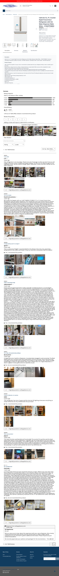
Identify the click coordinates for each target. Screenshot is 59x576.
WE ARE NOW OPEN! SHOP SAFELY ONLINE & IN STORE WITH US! (29, 1)
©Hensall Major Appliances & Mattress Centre (10, 569)
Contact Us (32, 556)
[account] (52, 5)
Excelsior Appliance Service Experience (21, 557)
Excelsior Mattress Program (21, 560)
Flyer (4, 554)
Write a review (51, 27)
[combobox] (32, 11)
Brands (31, 557)
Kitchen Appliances (9, 14)
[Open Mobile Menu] (55, 6)
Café (41, 28)
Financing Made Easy (7, 556)
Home (4, 14)
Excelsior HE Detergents (20, 559)
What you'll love (42, 32)
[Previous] (4, 29)
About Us (31, 554)
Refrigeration (15, 14)
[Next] (36, 29)
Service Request (19, 554)
